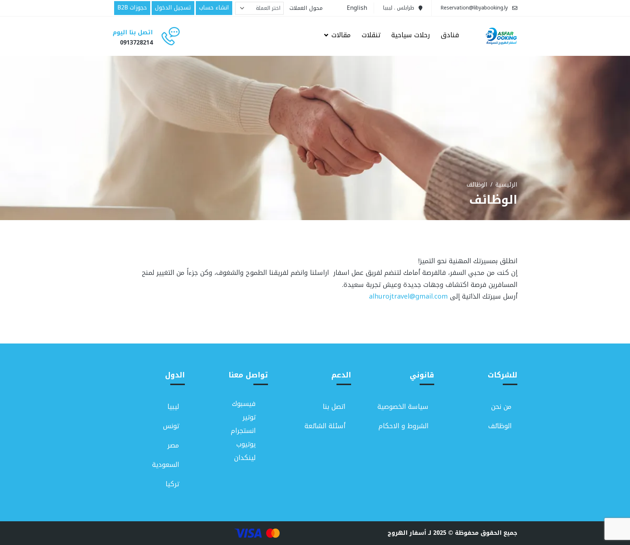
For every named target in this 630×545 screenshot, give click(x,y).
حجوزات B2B (132, 7)
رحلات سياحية (410, 35)
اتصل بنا (334, 406)
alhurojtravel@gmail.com (408, 296)
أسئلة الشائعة (324, 426)
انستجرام (243, 431)
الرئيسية (506, 184)
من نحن (501, 406)
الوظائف (500, 426)
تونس (171, 426)
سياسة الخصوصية (402, 406)
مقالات (341, 35)
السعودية (165, 464)
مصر (173, 445)
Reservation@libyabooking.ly (474, 8)
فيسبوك (244, 404)
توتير (249, 417)
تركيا (172, 484)
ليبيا (173, 406)
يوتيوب (246, 444)
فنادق (450, 35)
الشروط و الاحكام (403, 426)
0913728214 (136, 42)
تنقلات (371, 35)
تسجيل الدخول (173, 7)
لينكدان (245, 458)
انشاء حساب (214, 7)
